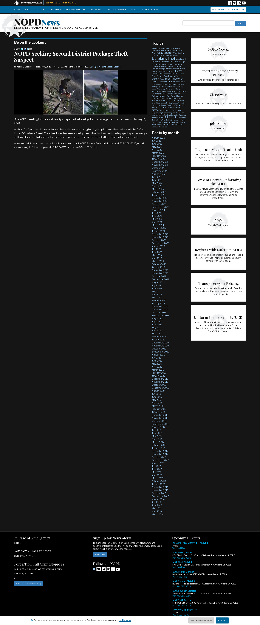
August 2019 (158, 391)
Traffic (154, 120)
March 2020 (158, 369)
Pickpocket (169, 98)
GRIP (154, 82)
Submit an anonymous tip (28, 583)
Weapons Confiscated (159, 127)
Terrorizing (156, 117)
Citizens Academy (167, 62)
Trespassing (166, 124)
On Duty (39, 9)
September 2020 (160, 351)
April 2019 (157, 403)
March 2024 (158, 225)
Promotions (175, 100)
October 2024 (159, 204)
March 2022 (158, 297)
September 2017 (160, 460)
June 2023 (157, 252)
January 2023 (158, 267)
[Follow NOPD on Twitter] (234, 4)
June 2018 (157, 433)
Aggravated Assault (159, 48)
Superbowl (182, 115)
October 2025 (159, 168)
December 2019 (160, 379)
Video (134, 9)
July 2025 (156, 177)
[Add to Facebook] (25, 49)
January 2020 (158, 375)
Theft (162, 117)
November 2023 (160, 237)
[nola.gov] (29, 2)
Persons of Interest (158, 98)
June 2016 (157, 505)
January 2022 (158, 303)
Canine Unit (181, 59)
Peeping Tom (165, 96)
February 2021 (159, 336)
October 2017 (159, 457)
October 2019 (159, 385)
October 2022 (159, 276)
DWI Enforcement (168, 71)
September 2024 (160, 207)
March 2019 (158, 406)
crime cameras (168, 66)
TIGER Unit (182, 117)
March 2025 (158, 189)
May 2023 (157, 255)
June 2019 (157, 397)
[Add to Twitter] (22, 49)
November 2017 (160, 454)
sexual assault (165, 110)
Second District (114, 67)
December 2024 (160, 198)
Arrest (181, 50)
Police (175, 98)
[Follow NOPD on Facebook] (230, 4)
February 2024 (159, 228)
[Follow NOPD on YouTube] (244, 4)
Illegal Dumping (161, 84)
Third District (171, 117)
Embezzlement (165, 74)
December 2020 (160, 342)
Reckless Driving (166, 103)
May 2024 (157, 219)
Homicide (169, 81)
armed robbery (172, 50)
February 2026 (159, 156)
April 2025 (157, 186)
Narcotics (166, 91)
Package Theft (172, 93)
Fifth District (157, 76)
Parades (180, 93)
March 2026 (158, 153)
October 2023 (159, 240)
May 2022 (157, 291)
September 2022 (160, 279)
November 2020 (160, 345)
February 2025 (159, 192)
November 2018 (160, 418)
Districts (168, 69)
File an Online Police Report (228, 9)
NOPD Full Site (53, 3)
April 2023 (157, 258)
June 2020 (157, 360)
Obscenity (155, 93)
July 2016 (156, 502)
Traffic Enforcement (173, 120)
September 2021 (160, 315)
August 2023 (158, 246)
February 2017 (159, 481)
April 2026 (157, 150)
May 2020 (157, 363)
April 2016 (157, 511)
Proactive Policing (165, 100)
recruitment (156, 105)
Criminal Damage (158, 69)
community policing (175, 64)
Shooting (173, 110)
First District (169, 76)
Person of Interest (177, 96)
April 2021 (157, 330)
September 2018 (160, 424)
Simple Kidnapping (165, 113)
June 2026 (157, 144)
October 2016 (159, 493)
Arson (154, 53)
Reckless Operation (179, 103)
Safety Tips (182, 105)
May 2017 (156, 472)
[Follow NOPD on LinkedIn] (113, 570)
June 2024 (157, 216)
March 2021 (157, 333)
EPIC (172, 74)
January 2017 (158, 484)
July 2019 (156, 394)
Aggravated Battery (173, 48)
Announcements (116, 9)
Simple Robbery (178, 113)
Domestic (174, 69)
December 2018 (160, 415)
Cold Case (155, 64)
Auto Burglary (179, 53)
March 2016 (158, 514)
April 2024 (157, 222)
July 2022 (156, 285)
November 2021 (160, 309)
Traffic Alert (161, 120)
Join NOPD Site (69, 3)
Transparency (74, 9)
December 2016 (160, 487)
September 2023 (160, 243)
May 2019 (156, 400)
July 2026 (156, 140)
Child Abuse (156, 62)
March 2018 (158, 442)
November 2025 (160, 165)
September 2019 (160, 388)
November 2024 (160, 201)
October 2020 (159, 348)
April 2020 (157, 366)
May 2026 (157, 147)
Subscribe (100, 554)
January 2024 (158, 231)
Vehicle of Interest (177, 124)
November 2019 (160, 382)
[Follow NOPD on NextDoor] (97, 569)
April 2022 (157, 294)
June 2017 (157, 469)
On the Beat (96, 9)
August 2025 (158, 174)
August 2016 (158, 499)
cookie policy (125, 620)
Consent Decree (157, 66)
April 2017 (157, 475)
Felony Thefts (179, 74)
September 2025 (160, 171)
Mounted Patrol (157, 91)
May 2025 (157, 183)
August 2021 (158, 318)
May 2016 (156, 508)
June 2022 (157, 288)
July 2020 (156, 357)
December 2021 (160, 306)
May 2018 (157, 436)
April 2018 (157, 439)
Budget (168, 55)
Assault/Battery (165, 52)
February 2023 (159, 264)
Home (17, 9)
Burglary (174, 55)
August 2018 (158, 427)
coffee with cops (179, 62)
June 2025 (157, 180)
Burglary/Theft (98, 67)
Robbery (164, 105)
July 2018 (156, 430)
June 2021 (157, 324)
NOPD (37, 22)
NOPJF (184, 91)
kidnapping (156, 87)
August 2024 (158, 210)
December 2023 (160, 234)
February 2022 (159, 300)
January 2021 (158, 339)
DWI (160, 71)
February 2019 (159, 409)
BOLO (27, 9)
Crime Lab (177, 66)
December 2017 (160, 451)
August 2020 (158, 354)
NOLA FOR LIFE (176, 91)
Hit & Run (159, 82)
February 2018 (159, 445)
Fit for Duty (149, 9)
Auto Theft (156, 55)
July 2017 (156, 466)
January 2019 (158, 412)
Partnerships (156, 96)
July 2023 (156, 249)
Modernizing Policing (173, 89)
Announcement (158, 50)
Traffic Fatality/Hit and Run (168, 122)
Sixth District (158, 115)
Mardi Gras (172, 87)
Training (182, 122)
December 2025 (160, 162)
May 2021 (156, 327)
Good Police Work (174, 78)
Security (169, 108)
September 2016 (160, 496)
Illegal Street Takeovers (176, 84)
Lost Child (164, 87)
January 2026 (158, 159)
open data (163, 93)
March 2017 (157, 478)
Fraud (162, 79)
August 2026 (158, 137)
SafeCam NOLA (172, 105)
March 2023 (158, 261)
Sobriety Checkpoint (171, 115)
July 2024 (156, 213)
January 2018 (158, 448)
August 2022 (158, 282)
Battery (162, 55)
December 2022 (160, 270)
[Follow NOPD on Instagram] (239, 4)
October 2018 (159, 421)
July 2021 (156, 321)
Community (55, 9)
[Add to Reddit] (30, 49)
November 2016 (160, 490)
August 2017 (158, 463)
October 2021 (159, 312)
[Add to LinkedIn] (28, 49)
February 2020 (159, 372)
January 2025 (158, 195)
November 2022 (160, 273)
